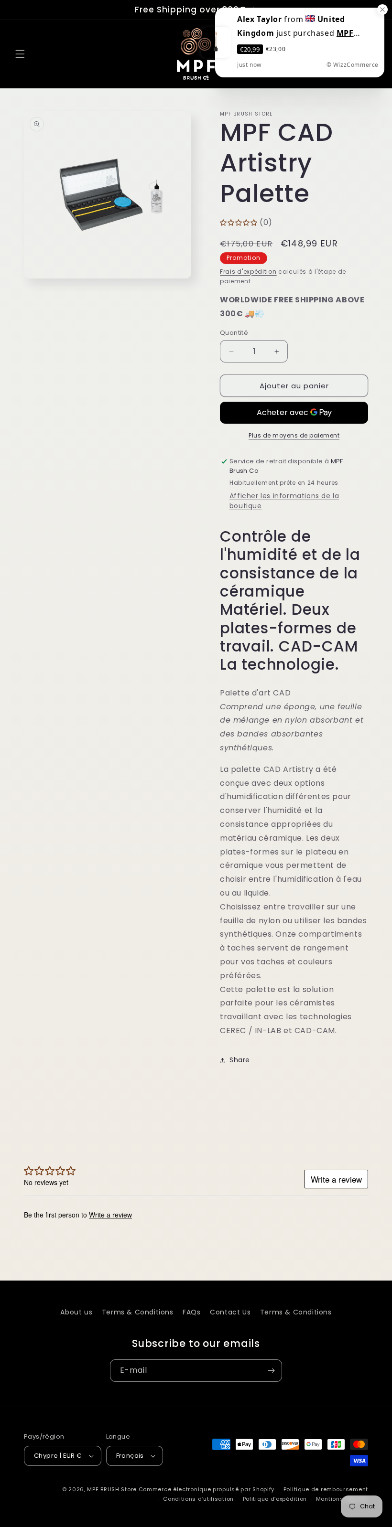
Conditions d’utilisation (198, 1499)
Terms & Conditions (138, 1312)
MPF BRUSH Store (112, 1489)
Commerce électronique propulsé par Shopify (206, 1489)
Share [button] (239, 1060)
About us (76, 1312)
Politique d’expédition (275, 1499)
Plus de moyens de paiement (294, 435)
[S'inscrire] (271, 1370)
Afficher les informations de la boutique (284, 501)
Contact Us (230, 1312)
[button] (20, 53)
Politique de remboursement (325, 1489)
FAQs (191, 1312)
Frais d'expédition (248, 271)
